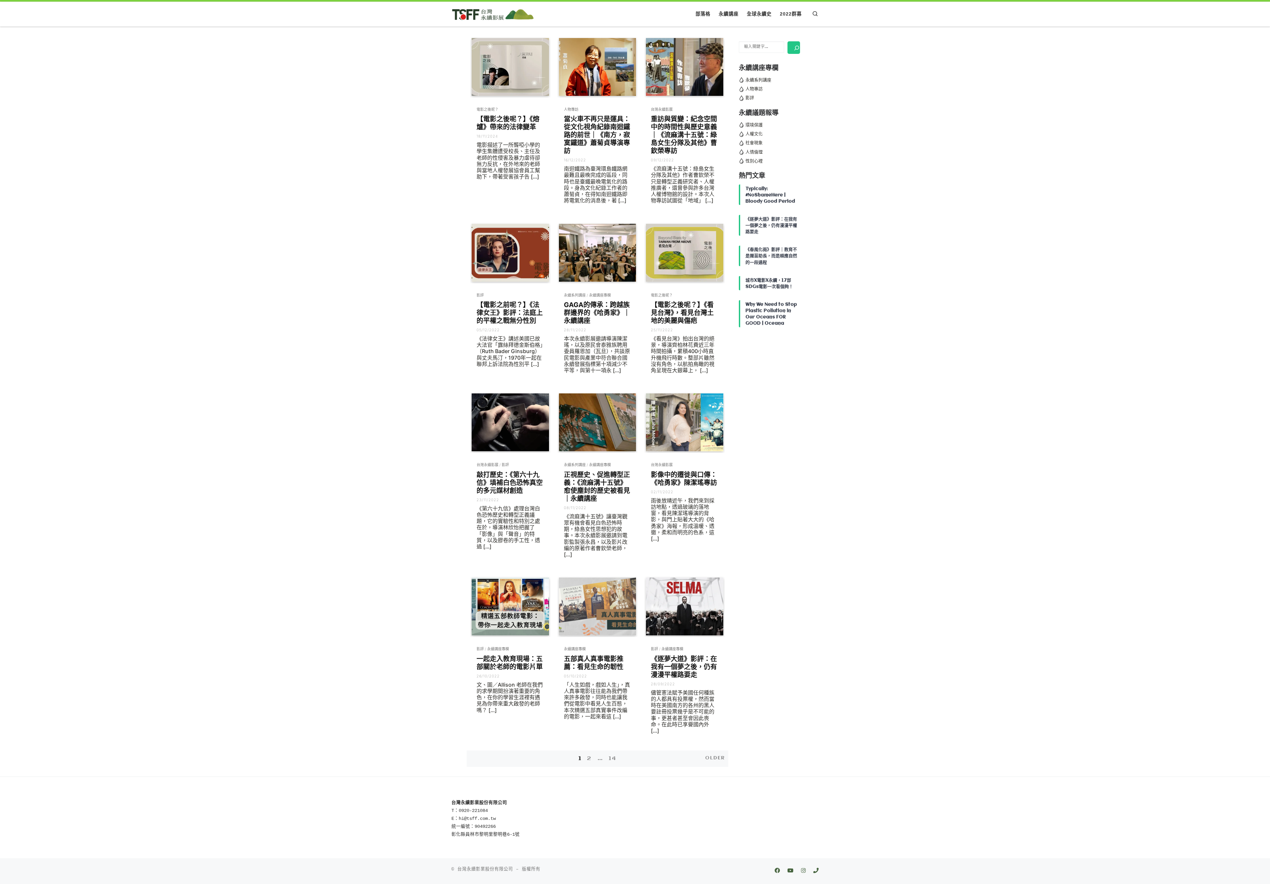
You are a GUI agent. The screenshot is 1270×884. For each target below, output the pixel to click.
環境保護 (754, 124)
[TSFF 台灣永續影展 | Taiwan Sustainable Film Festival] (492, 13)
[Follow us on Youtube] (790, 871)
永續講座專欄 (600, 295)
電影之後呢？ (487, 109)
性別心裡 (754, 160)
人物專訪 (571, 109)
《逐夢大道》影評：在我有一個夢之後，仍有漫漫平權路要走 (684, 667)
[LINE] (816, 871)
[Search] (793, 47)
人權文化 (754, 133)
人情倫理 (754, 151)
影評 (480, 295)
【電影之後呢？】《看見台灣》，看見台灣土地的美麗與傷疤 (682, 313)
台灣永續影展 (662, 109)
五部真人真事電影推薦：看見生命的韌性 (593, 663)
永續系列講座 (575, 295)
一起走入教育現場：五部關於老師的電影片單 (510, 663)
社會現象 (754, 142)
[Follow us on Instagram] (803, 871)
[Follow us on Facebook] (777, 871)
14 (612, 758)
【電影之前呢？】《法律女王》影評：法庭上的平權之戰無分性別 (510, 313)
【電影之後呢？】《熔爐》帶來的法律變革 (508, 123)
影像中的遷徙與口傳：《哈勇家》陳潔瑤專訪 (684, 479)
